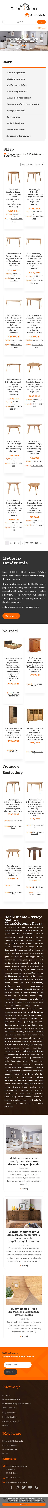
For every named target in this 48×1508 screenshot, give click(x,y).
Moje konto (40, 15)
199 (36, 543)
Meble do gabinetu (17, 91)
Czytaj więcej (11, 616)
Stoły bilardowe (15, 123)
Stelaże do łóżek (16, 129)
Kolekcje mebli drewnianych (23, 104)
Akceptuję (24, 1504)
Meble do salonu (16, 79)
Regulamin (6, 1395)
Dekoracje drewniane (19, 136)
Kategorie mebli (16, 110)
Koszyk (5, 1453)
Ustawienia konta (9, 1449)
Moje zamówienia (9, 1445)
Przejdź (24, 45)
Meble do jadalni (16, 72)
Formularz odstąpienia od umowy (16, 1403)
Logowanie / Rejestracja (12, 1441)
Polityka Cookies (9, 1417)
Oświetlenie (13, 117)
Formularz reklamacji (11, 1399)
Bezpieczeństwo (9, 1413)
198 (31, 543)
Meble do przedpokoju (19, 98)
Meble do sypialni (16, 85)
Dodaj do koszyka (13, 226)
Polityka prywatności (11, 1421)
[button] (39, 28)
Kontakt (5, 1425)
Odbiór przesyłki (9, 1408)
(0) (31, 15)
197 (26, 543)
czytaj (25, 1189)
